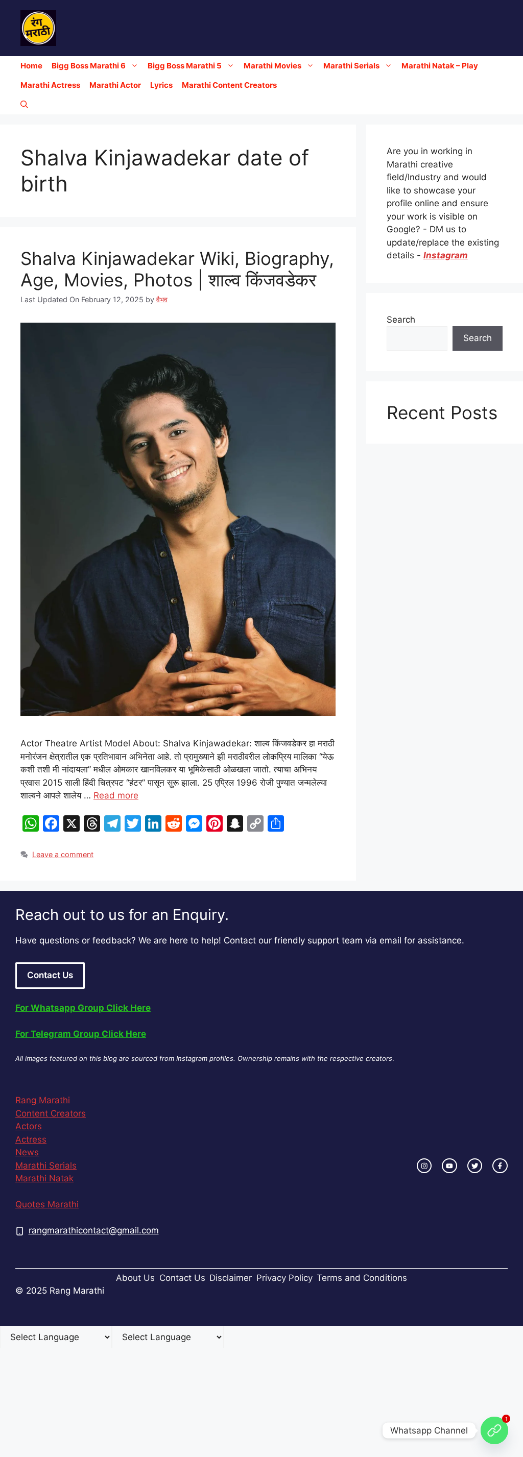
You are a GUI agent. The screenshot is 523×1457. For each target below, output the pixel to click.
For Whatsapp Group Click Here (83, 1008)
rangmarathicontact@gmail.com (94, 1230)
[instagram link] (424, 1166)
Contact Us (50, 975)
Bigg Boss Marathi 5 (185, 65)
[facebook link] (500, 1166)
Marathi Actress (50, 85)
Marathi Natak (44, 1178)
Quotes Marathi (47, 1204)
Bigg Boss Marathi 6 (89, 65)
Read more (115, 795)
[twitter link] (475, 1166)
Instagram (445, 255)
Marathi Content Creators (229, 85)
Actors (28, 1126)
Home (31, 65)
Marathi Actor (115, 85)
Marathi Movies (272, 65)
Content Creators (50, 1113)
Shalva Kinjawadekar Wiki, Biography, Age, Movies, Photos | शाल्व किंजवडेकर (177, 269)
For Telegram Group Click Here (80, 1034)
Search (401, 319)
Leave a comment (62, 854)
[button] (24, 104)
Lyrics (161, 85)
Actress (30, 1139)
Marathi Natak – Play (439, 65)
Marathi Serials (351, 65)
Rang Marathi (42, 1100)
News (27, 1152)
